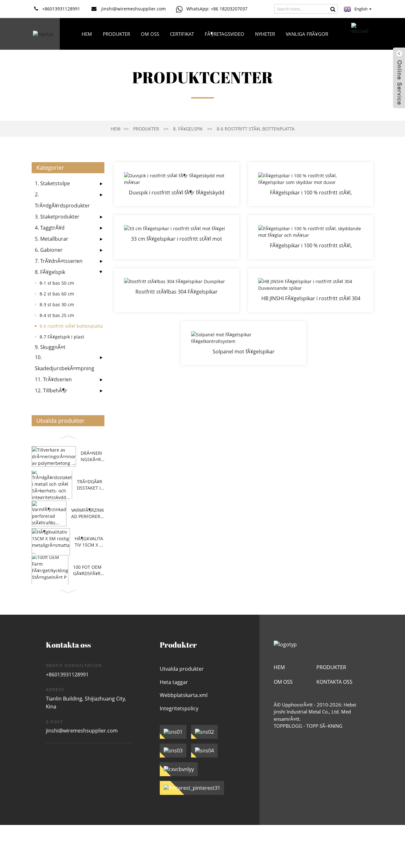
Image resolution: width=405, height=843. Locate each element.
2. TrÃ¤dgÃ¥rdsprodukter (62, 200)
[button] (68, 436)
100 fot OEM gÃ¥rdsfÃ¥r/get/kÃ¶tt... (87, 570)
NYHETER (265, 34)
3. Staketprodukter (57, 216)
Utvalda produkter (182, 668)
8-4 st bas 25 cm (57, 315)
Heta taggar (174, 682)
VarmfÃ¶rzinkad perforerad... (87, 513)
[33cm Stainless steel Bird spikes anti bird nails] (176, 237)
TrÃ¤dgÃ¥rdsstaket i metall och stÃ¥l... (90, 485)
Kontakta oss (205, 65)
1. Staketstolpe (52, 183)
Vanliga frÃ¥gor (307, 34)
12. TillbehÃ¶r (51, 390)
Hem (87, 34)
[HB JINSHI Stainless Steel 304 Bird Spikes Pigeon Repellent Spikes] (310, 290)
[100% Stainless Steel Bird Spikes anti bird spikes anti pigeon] (310, 184)
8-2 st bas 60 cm (57, 294)
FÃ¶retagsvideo (224, 34)
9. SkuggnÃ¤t (50, 347)
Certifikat (182, 34)
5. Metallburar (51, 238)
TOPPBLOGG (288, 726)
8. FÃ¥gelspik (188, 129)
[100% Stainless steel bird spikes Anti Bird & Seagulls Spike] (310, 237)
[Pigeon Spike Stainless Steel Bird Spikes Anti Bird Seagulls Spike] (176, 184)
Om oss (150, 34)
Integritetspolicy (179, 708)
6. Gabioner (49, 249)
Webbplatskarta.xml (184, 695)
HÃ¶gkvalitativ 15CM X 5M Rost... (89, 542)
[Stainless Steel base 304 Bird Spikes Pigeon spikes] (176, 290)
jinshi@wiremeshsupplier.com (82, 730)
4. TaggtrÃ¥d (50, 227)
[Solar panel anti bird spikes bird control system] (243, 343)
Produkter (116, 34)
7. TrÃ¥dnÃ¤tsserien (59, 260)
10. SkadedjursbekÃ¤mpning (64, 363)
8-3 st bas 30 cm (57, 304)
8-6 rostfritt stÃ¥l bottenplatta (256, 129)
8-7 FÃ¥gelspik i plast (62, 337)
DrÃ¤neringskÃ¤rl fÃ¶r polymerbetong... (92, 456)
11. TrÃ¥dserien (53, 379)
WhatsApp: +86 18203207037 (216, 9)
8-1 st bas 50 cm (57, 283)
